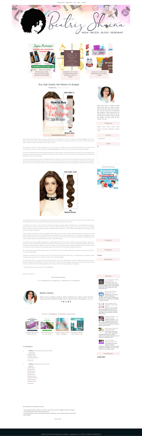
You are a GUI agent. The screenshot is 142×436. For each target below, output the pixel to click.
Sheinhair (84, 139)
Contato (84, 2)
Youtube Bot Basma (33, 358)
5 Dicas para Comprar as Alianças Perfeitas (111, 329)
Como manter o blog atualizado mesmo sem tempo (111, 305)
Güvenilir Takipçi (32, 356)
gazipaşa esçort (32, 381)
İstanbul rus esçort (33, 378)
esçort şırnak (31, 369)
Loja (74, 2)
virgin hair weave (42, 242)
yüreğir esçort (31, 372)
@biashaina (56, 280)
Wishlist (117, 129)
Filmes (108, 126)
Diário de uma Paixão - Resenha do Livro (111, 292)
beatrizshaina (76, 280)
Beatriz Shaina (46, 293)
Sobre (78, 2)
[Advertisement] (108, 215)
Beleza (99, 126)
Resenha (104, 129)
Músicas (99, 129)
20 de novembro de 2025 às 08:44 (43, 350)
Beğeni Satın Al (32, 354)
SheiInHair (50, 267)
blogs (98, 130)
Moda (117, 126)
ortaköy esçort (32, 379)
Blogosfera (69, 2)
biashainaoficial (45, 280)
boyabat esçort (32, 376)
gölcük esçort (31, 374)
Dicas (103, 126)
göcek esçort (31, 367)
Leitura (113, 126)
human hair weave (54, 149)
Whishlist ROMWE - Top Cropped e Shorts (111, 317)
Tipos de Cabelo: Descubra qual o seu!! (111, 341)
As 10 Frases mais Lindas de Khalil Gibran (111, 280)
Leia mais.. (90, 299)
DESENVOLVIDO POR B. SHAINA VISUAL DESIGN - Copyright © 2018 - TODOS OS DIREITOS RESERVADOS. (71, 434)
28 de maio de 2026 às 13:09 (41, 364)
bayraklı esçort (32, 371)
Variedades (111, 129)
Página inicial (61, 2)
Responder (31, 360)
